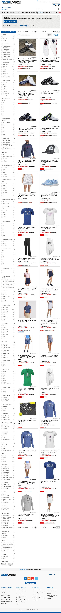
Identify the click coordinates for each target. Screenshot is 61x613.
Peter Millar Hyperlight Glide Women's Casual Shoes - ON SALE (49, 195)
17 (43, 31)
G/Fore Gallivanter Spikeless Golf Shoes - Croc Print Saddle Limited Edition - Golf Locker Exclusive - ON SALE (27, 93)
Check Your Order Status (22, 592)
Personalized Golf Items (37, 590)
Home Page (3, 603)
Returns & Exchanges (6, 597)
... (40, 31)
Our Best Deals (35, 594)
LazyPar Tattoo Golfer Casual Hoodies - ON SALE (26, 515)
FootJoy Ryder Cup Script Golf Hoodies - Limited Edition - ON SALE (26, 162)
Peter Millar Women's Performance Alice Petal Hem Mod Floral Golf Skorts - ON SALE (26, 357)
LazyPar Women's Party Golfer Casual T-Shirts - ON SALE (49, 451)
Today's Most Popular (37, 596)
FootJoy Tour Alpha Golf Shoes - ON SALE (50, 129)
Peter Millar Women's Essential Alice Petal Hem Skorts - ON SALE (27, 290)
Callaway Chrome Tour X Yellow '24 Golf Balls (27, 421)
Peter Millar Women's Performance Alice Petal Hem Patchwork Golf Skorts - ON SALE (26, 483)
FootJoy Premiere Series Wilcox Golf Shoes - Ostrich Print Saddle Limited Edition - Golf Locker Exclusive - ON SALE (27, 60)
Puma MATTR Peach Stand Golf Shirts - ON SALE (27, 321)
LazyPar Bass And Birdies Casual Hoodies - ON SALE (50, 421)
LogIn (59, 1)
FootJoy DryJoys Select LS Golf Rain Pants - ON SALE (27, 259)
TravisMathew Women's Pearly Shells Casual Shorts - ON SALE (49, 356)
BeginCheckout (45, 1)
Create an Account (20, 602)
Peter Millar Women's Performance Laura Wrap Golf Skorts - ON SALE (49, 290)
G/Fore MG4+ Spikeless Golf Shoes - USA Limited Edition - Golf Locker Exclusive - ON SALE (50, 60)
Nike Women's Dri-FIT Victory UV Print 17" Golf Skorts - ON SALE (26, 195)
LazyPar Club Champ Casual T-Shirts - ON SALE (26, 228)
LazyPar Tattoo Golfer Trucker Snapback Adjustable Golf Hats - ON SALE (50, 162)
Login (17, 603)
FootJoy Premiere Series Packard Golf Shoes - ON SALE (50, 92)
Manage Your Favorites (21, 596)
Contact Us (3, 590)
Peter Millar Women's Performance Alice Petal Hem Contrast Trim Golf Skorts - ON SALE (49, 322)
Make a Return (19, 594)
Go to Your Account (21, 590)
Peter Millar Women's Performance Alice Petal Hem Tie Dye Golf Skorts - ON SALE (50, 516)
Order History (19, 598)
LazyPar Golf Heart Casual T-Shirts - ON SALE (49, 228)
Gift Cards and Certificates (38, 598)
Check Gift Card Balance (22, 600)
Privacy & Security (5, 599)
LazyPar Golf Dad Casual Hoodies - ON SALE (27, 451)
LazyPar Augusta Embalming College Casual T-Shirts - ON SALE (26, 390)
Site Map (49, 598)
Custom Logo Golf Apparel (38, 592)
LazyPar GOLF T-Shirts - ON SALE (48, 482)
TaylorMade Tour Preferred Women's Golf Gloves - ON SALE (50, 259)
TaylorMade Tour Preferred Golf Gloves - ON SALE (50, 389)
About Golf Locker (51, 590)
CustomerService (51, 1)
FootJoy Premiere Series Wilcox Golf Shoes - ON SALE (27, 129)
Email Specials (35, 600)
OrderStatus (55, 1)
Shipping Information (6, 592)
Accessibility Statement (6, 601)
